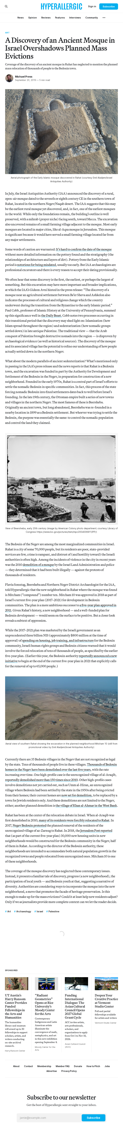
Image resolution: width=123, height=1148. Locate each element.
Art (7, 32)
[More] (104, 17)
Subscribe (109, 6)
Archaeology (23, 911)
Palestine (54, 911)
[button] (44, 1066)
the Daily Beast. (51, 315)
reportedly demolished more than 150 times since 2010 (41, 780)
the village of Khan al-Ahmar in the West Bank (86, 805)
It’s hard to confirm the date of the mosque (84, 249)
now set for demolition (76, 795)
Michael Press (23, 76)
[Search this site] (6, 6)
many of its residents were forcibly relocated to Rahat (74, 820)
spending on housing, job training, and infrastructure (58, 640)
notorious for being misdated (36, 265)
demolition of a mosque (38, 565)
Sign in (92, 6)
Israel (40, 911)
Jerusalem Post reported (96, 830)
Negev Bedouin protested (29, 825)
